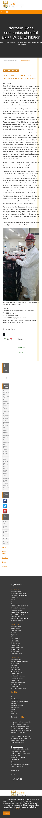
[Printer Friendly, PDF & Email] (13, 339)
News (4, 536)
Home (1, 42)
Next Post (21, 352)
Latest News (4, 552)
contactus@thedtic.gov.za (17, 742)
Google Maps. (26, 753)
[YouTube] (5, 511)
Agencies (13, 709)
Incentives (13, 703)
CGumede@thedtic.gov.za (17, 614)
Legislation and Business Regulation (20, 701)
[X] (4, 334)
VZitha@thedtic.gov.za (16, 653)
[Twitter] (5, 506)
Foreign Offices (15, 770)
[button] (3, 12)
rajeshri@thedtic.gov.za (17, 620)
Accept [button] (7, 813)
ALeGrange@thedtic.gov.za (18, 676)
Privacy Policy (14, 713)
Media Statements (10, 42)
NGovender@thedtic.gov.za (18, 608)
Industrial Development (17, 705)
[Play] (5, 70)
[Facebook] (5, 501)
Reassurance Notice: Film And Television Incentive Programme (6, 484)
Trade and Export (15, 707)
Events (4, 562)
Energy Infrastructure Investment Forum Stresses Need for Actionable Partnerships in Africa (6, 399)
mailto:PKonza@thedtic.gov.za (18, 688)
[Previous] (9, 70)
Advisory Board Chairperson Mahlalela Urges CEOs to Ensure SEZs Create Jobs (5, 466)
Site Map (5, 558)
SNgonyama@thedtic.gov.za (18, 682)
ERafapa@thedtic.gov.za (17, 647)
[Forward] (13, 70)
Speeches (5, 539)
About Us (5, 547)
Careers (4, 566)
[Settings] (17, 70)
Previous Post (21, 347)
